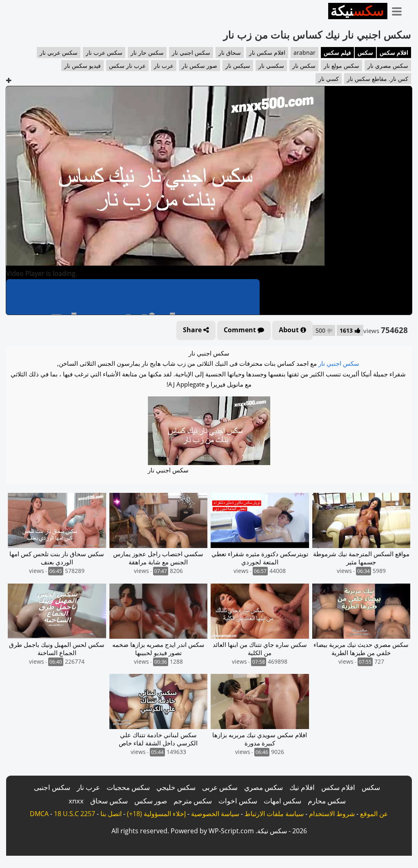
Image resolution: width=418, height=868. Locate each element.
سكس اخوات (237, 800)
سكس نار (304, 65)
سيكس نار (237, 65)
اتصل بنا (111, 813)
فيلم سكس (337, 52)
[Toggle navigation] (399, 10)
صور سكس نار (199, 65)
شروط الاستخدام (332, 813)
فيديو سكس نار (82, 65)
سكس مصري (263, 787)
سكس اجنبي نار (191, 52)
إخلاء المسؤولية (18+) (156, 813)
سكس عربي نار (59, 52)
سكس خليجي (176, 787)
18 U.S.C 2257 (74, 813)
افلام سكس (394, 52)
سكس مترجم (192, 800)
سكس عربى (220, 787)
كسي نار (328, 79)
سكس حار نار (147, 52)
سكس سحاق (109, 800)
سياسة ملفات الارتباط (274, 813)
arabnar (304, 52)
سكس (365, 52)
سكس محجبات (128, 787)
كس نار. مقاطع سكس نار (377, 79)
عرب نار (163, 65)
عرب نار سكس (127, 65)
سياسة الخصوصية (215, 813)
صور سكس (150, 800)
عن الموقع (374, 813)
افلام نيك (302, 787)
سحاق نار (229, 52)
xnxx (76, 800)
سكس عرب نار (104, 52)
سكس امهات (282, 800)
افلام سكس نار (267, 52)
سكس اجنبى (52, 787)
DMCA (39, 813)
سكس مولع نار (341, 65)
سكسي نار (271, 65)
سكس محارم (327, 800)
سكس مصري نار (387, 65)
